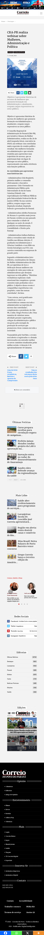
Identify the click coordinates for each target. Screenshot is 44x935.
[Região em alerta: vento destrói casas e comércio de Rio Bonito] (11, 529)
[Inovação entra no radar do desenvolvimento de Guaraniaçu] (11, 456)
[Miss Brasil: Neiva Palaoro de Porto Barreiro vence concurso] (11, 543)
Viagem (8, 852)
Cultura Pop (10, 817)
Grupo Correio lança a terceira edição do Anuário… (20, 558)
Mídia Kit (30, 907)
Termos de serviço (12, 912)
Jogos (7, 840)
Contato (10, 901)
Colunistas (9, 786)
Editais (9, 674)
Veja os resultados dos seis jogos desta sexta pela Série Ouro (30, 374)
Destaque (10, 661)
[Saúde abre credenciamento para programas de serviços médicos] (11, 502)
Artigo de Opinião (12, 794)
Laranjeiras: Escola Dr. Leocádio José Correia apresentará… (19, 518)
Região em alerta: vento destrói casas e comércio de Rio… (22, 531)
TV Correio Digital (12, 856)
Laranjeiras (11, 666)
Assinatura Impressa (13, 871)
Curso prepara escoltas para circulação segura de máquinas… (21, 431)
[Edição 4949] (22, 731)
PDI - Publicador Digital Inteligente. (22, 926)
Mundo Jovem (10, 844)
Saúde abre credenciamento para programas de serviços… (21, 504)
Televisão (9, 821)
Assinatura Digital (12, 875)
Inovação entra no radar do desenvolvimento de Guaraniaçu (21, 458)
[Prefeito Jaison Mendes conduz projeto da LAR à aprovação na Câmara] (11, 443)
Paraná (9, 670)
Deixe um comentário (22, 390)
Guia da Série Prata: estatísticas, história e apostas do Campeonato (12, 375)
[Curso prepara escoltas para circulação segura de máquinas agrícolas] (11, 429)
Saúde (9, 692)
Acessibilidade (25, 901)
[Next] (33, 591)
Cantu (9, 679)
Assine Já (30, 912)
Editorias (9, 790)
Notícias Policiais (13, 683)
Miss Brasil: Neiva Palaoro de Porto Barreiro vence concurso (22, 545)
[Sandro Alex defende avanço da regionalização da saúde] (11, 470)
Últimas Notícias (19, 52)
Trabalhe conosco (12, 907)
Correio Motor (10, 836)
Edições (9, 687)
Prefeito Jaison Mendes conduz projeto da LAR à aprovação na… (21, 445)
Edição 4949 (22, 744)
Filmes (8, 805)
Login (7, 832)
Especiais (9, 860)
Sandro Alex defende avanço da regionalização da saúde (22, 472)
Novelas (8, 813)
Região (10, 52)
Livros (8, 809)
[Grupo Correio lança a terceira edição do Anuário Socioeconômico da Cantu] (11, 556)
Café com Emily (28, 593)
